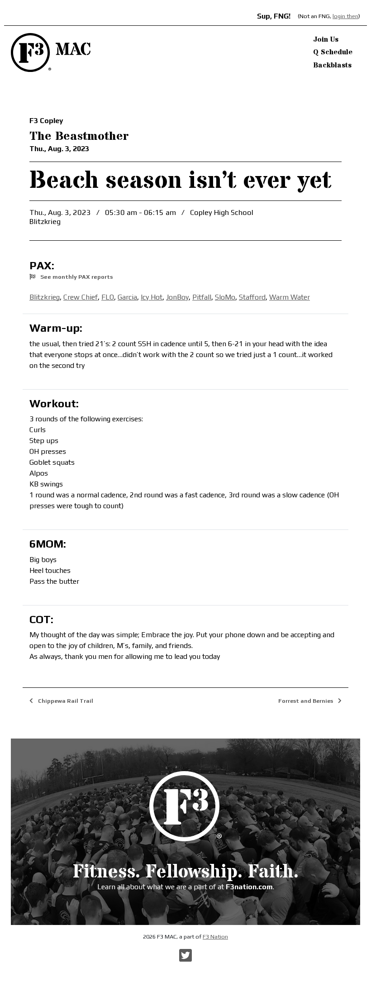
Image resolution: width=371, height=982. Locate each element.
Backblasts (332, 65)
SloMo (225, 297)
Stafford (252, 297)
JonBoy (177, 297)
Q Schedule (332, 52)
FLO (107, 297)
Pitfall (201, 297)
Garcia (127, 297)
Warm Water (289, 297)
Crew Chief (80, 297)
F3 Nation (215, 936)
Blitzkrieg (44, 297)
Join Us (325, 39)
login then (345, 16)
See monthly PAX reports (76, 276)
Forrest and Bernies (306, 700)
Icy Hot (151, 297)
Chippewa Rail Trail (65, 700)
